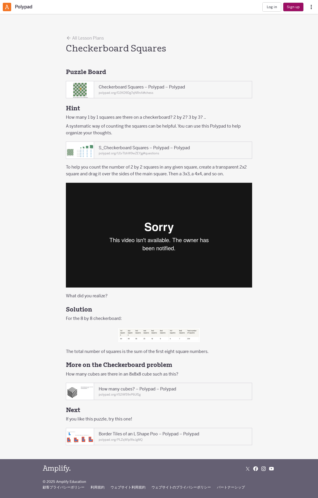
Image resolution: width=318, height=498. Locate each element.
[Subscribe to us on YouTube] (271, 469)
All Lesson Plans (87, 38)
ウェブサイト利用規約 (128, 487)
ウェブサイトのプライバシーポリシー (181, 487)
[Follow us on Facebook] (256, 469)
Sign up (293, 7)
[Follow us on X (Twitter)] (248, 469)
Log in (272, 7)
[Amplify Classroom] (7, 7)
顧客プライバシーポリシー (64, 487)
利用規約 (98, 487)
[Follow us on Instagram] (263, 469)
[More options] (311, 7)
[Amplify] (57, 468)
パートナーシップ (231, 487)
